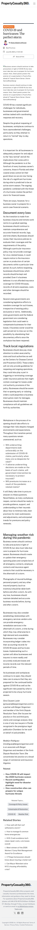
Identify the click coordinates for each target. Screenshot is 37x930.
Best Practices (9, 27)
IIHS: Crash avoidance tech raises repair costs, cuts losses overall (17, 841)
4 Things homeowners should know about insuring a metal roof (18, 858)
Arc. (15, 922)
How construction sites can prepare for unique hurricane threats (18, 791)
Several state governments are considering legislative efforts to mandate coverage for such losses (18, 302)
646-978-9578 (16, 901)
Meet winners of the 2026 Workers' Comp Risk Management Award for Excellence (18, 850)
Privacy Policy (14, 925)
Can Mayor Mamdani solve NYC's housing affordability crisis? (16, 866)
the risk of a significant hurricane (17, 179)
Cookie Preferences (26, 925)
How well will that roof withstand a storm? (15, 826)
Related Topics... (18, 801)
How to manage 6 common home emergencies (16, 833)
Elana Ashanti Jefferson (18, 42)
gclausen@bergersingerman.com (17, 704)
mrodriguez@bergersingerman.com (18, 744)
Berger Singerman (22, 707)
